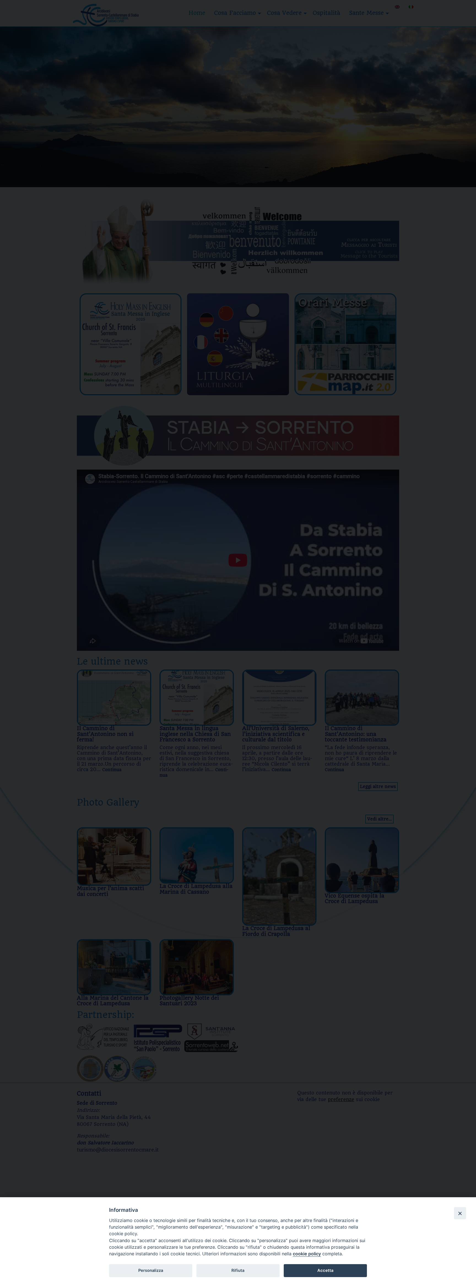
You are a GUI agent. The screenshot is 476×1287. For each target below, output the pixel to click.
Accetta (325, 1270)
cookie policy (307, 1253)
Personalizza (150, 1270)
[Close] (460, 1213)
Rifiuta (237, 1270)
